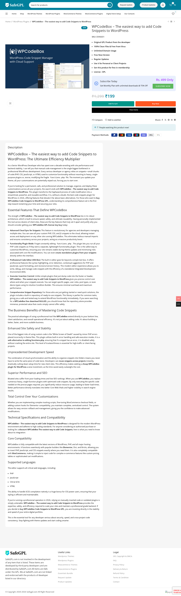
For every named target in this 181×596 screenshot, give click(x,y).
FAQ (114, 560)
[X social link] (165, 120)
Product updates (148, 5)
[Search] (109, 5)
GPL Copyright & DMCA (122, 556)
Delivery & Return (120, 569)
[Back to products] (171, 21)
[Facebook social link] (162, 120)
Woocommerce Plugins (67, 569)
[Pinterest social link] (168, 120)
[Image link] (15, 552)
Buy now (155, 104)
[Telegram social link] (175, 120)
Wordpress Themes (66, 556)
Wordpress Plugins (66, 560)
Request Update (126, 5)
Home (8, 21)
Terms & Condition (121, 577)
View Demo (133, 110)
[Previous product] (168, 21)
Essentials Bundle (65, 573)
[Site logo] (14, 4)
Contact (116, 582)
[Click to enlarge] (10, 103)
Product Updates (65, 582)
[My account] (163, 4)
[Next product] (174, 21)
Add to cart (113, 104)
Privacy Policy (118, 565)
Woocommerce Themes (67, 565)
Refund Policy (118, 573)
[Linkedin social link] (171, 120)
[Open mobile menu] (6, 13)
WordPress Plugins (21, 21)
